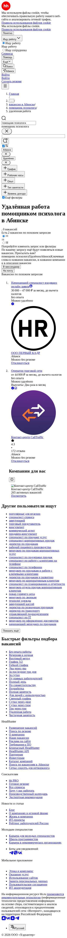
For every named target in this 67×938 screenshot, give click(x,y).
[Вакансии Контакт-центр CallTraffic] (37, 413)
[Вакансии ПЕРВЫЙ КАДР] (37, 328)
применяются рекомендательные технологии (32, 896)
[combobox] (18, 123)
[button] (5, 74)
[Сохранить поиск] (5, 141)
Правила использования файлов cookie (26, 29)
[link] (7, 66)
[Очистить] (6, 131)
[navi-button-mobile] (5, 86)
